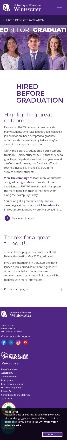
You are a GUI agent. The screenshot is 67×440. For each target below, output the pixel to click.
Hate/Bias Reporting (11, 387)
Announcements (9, 376)
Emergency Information (12, 383)
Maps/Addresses (9, 369)
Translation (7, 398)
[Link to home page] (22, 7)
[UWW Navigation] (60, 7)
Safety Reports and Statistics (15, 394)
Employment (7, 380)
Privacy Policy (8, 391)
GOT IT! (52, 434)
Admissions (48, 205)
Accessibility (7, 372)
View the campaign (16, 178)
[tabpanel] (33, 47)
